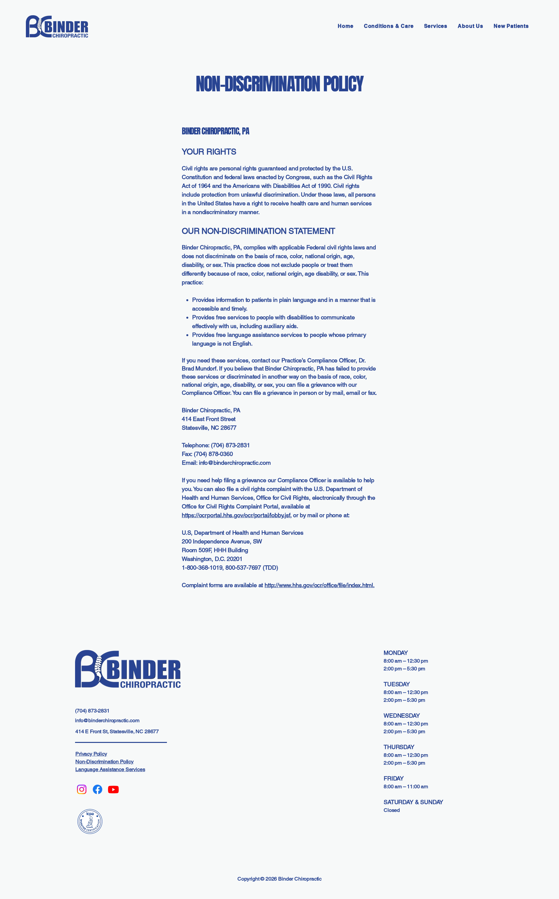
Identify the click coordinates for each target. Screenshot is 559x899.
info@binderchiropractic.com (235, 462)
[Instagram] (81, 789)
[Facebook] (97, 789)
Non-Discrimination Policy (104, 761)
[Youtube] (113, 789)
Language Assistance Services (110, 769)
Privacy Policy (91, 754)
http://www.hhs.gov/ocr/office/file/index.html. (320, 585)
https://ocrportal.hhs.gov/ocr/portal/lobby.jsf (236, 515)
